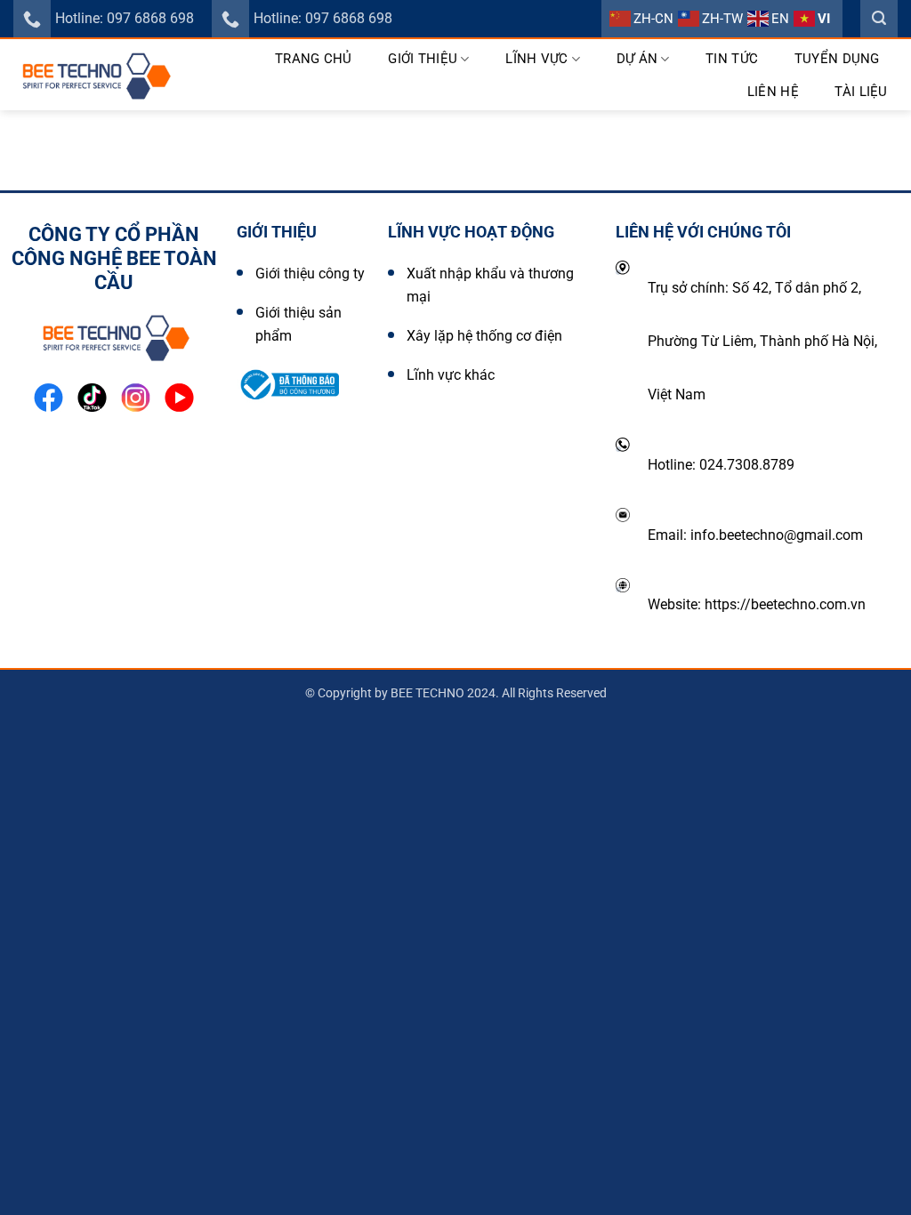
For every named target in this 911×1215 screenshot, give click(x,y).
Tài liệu (860, 92)
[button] (879, 18)
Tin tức (731, 59)
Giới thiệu (422, 59)
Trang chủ (313, 59)
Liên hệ (773, 92)
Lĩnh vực (536, 59)
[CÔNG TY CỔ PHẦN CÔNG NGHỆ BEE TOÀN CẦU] (94, 74)
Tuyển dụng (837, 59)
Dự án (637, 59)
